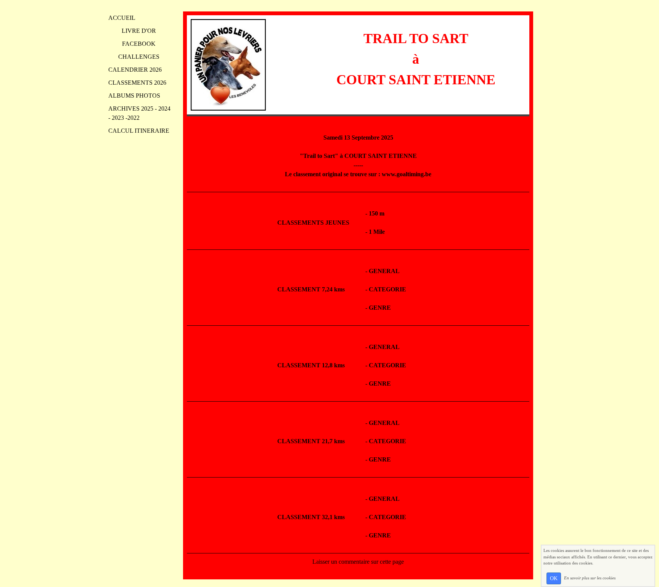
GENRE (380, 307)
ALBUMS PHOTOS (134, 95)
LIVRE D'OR (139, 30)
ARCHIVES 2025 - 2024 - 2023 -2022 (139, 113)
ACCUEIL (121, 17)
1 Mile (377, 231)
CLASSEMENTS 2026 (137, 82)
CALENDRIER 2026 (135, 69)
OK (554, 578)
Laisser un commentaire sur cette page (358, 561)
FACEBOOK (139, 43)
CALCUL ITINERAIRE (138, 130)
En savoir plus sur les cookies (590, 578)
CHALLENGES (138, 56)
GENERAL (384, 271)
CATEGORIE (387, 289)
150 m (376, 213)
